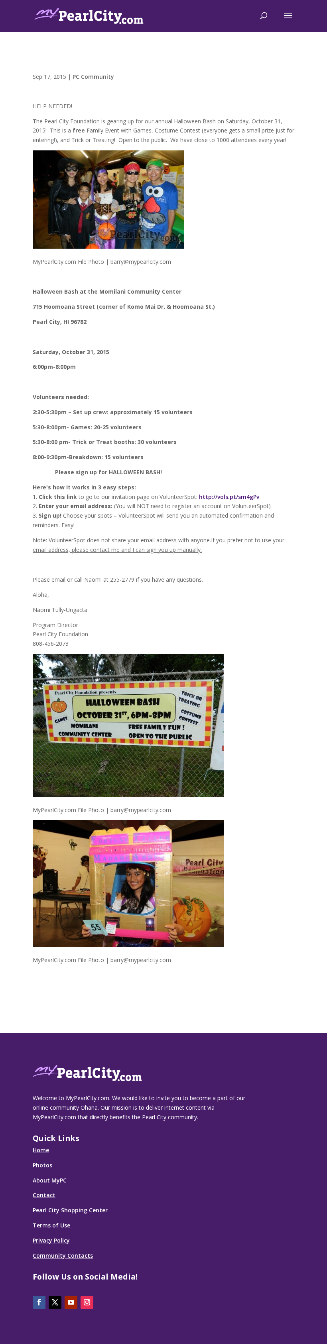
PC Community (93, 76)
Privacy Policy (51, 1240)
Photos (42, 1165)
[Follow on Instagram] (87, 1302)
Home (41, 1150)
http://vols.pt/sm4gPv (229, 497)
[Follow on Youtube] (71, 1302)
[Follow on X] (55, 1302)
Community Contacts (63, 1255)
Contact (44, 1195)
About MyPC (50, 1180)
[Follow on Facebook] (39, 1302)
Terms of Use (51, 1225)
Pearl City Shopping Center (70, 1210)
